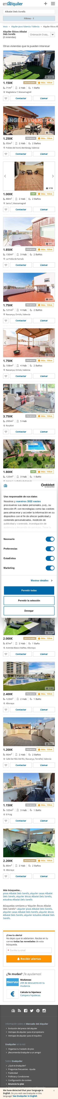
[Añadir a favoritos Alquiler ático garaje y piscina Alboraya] (6, 709)
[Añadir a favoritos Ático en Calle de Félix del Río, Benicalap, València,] (6, 765)
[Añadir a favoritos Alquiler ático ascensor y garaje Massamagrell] (6, 98)
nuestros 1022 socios (28, 501)
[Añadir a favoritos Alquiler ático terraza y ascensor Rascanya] (6, 320)
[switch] (50, 548)
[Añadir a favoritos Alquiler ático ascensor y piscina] (6, 265)
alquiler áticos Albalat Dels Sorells (34, 896)
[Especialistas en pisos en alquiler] (13, 4)
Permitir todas (29, 590)
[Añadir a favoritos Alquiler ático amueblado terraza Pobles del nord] (6, 153)
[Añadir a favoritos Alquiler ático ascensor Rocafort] (6, 431)
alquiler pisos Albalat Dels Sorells (34, 908)
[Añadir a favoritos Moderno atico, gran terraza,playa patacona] (6, 876)
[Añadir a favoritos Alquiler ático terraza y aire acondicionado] (6, 820)
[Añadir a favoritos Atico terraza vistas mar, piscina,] (6, 654)
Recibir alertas (31, 959)
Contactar (21, 98)
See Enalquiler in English (25, 1096)
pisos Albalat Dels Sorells (16, 893)
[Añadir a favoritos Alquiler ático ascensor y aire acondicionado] (6, 209)
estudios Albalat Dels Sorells (17, 899)
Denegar (29, 610)
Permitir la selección (29, 600)
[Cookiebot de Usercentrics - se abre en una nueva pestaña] (41, 486)
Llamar (44, 98)
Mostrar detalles (40, 580)
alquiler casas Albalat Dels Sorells (20, 911)
